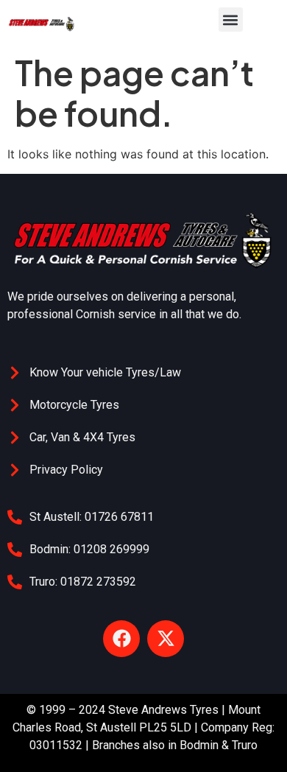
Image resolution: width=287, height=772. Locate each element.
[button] (231, 19)
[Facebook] (121, 638)
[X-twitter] (165, 638)
